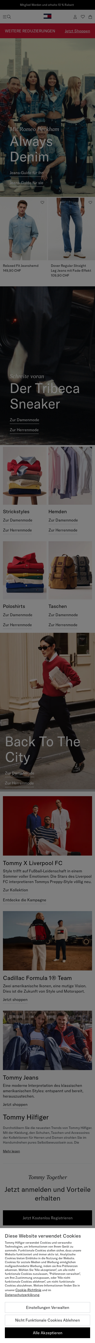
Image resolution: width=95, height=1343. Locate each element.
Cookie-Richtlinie (28, 1290)
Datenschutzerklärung (22, 1295)
